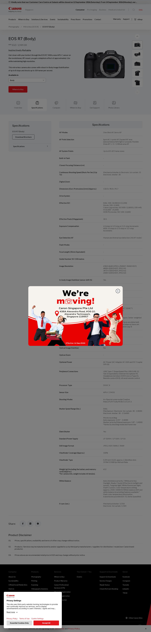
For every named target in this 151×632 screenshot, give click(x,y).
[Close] (118, 291)
